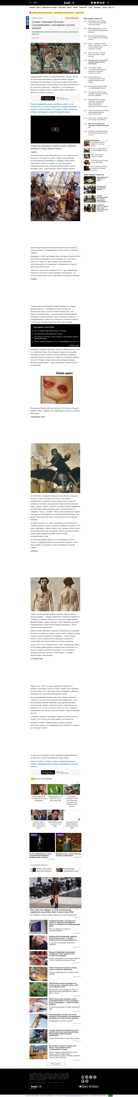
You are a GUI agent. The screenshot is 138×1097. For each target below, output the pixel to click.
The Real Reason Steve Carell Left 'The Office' (55, 824)
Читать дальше (55, 1064)
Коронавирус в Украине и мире (63, 12)
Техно (90, 7)
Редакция (56, 1082)
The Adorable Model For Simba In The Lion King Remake (39, 798)
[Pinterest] (103, 3)
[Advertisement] (55, 234)
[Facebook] (27, 17)
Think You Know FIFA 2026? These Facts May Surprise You (55, 798)
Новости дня (79, 12)
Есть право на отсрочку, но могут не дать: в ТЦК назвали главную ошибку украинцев (56, 337)
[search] (108, 2)
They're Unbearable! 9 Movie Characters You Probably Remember (99, 168)
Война (75, 7)
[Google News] (94, 1077)
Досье (38, 7)
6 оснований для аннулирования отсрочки (48, 334)
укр (30, 2)
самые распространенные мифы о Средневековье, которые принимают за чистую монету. (54, 763)
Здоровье (97, 7)
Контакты (62, 1082)
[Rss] (98, 3)
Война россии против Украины (42, 12)
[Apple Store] (84, 1086)
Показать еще (74, 345)
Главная (32, 7)
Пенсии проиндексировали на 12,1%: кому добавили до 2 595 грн (56, 341)
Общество (83, 7)
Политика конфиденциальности (37, 1082)
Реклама (50, 1082)
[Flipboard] (101, 3)
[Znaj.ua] (69, 2)
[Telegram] (92, 3)
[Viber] (95, 3)
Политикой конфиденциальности (73, 1095)
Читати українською (71, 18)
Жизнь (69, 7)
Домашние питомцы (49, 7)
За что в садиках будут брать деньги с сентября (50, 331)
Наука (105, 7)
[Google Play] (94, 1086)
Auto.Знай (62, 7)
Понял (110, 1095)
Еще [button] (110, 7)
